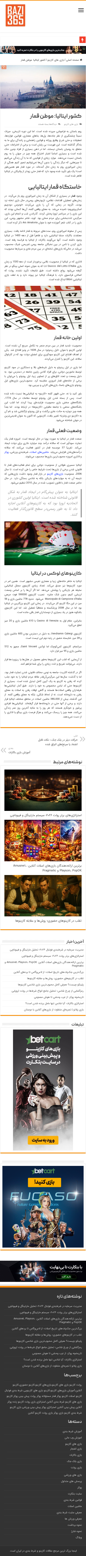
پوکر (6, 452)
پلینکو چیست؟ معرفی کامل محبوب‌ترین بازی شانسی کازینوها (51, 985)
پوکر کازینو (12, 1396)
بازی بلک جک (74, 1461)
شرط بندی (76, 1413)
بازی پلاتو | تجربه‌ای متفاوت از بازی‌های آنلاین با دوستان (54, 1010)
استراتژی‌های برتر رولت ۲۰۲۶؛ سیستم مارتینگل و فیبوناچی (46, 815)
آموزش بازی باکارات (19, 751)
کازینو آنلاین (34, 1413)
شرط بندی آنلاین (55, 1402)
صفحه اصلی (73, 60)
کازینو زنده (18, 1402)
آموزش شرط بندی (72, 1431)
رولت (33, 1396)
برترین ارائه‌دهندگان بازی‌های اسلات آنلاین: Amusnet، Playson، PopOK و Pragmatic (47, 868)
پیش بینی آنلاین (66, 1407)
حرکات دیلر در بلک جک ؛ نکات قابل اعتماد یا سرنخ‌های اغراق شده (58, 740)
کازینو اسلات (75, 1396)
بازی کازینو (15, 1407)
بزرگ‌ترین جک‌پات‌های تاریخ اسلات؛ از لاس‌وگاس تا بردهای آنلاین (49, 972)
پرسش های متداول (71, 1481)
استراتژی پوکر (49, 1407)
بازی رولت (47, 1413)
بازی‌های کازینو (55, 474)
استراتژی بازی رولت (35, 1402)
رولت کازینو (75, 1385)
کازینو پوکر (62, 1396)
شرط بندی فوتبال (14, 1391)
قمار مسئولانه (49, 1396)
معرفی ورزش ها (73, 1519)
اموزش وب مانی (73, 1438)
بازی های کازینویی (33, 1391)
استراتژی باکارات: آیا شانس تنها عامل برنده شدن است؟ (54, 1003)
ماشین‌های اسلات (39, 452)
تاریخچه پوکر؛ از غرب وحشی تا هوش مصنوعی (59, 997)
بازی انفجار (76, 1449)
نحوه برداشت (75, 1525)
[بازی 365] (15, 15)
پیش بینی (24, 1396)
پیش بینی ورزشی (31, 1407)
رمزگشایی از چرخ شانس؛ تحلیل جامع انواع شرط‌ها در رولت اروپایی (48, 991)
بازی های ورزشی (73, 1475)
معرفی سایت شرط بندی (69, 1512)
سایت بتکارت (75, 1494)
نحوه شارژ (76, 1531)
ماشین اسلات (75, 1506)
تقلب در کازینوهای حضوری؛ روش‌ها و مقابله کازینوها (48, 920)
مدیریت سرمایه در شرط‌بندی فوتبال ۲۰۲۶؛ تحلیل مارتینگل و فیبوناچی (47, 950)
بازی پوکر (58, 1413)
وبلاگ (79, 1537)
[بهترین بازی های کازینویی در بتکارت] (43, 50)
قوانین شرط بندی (73, 1500)
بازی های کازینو (55, 60)
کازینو (67, 1413)
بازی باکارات (75, 1455)
